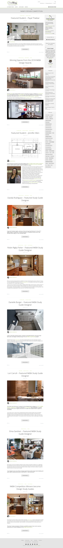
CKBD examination (28, 527)
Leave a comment (41, 52)
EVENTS (16, 6)
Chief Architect (17, 339)
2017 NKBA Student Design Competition (35, 163)
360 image (47, 118)
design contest (48, 138)
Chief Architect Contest (48, 127)
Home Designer (47, 30)
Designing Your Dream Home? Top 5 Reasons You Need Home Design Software (50, 101)
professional (52, 158)
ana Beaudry (13, 41)
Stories (31, 57)
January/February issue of (29, 96)
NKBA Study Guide (31, 336)
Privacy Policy (39, 545)
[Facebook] (50, 7)
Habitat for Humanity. (37, 178)
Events (31, 540)
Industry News (27, 57)
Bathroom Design (48, 122)
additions (50, 118)
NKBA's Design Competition (49, 156)
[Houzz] (54, 7)
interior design (48, 151)
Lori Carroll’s (28, 407)
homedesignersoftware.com (48, 3)
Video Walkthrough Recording (29, 97)
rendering (47, 161)
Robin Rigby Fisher (25, 282)
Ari (10, 41)
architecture (47, 120)
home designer (48, 145)
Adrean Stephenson (13, 227)
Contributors (40, 540)
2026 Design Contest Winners (50, 98)
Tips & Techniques (30, 245)
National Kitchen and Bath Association (30, 180)
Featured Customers (25, 130)
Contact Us (54, 3)
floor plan (47, 143)
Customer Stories (22, 15)
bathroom (51, 120)
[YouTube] (51, 7)
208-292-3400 (24, 545)
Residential (50, 161)
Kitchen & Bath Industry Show (33, 182)
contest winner (48, 134)
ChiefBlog (22, 540)
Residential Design (49, 163)
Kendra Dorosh (12, 161)
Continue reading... (25, 49)
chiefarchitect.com (42, 3)
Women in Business (48, 168)
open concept (47, 158)
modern (50, 154)
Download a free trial (48, 33)
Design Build (47, 136)
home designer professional (49, 147)
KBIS (11, 93)
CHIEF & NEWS (21, 6)
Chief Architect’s (29, 519)
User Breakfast (21, 94)
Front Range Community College (34, 164)
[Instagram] (53, 7)
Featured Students (28, 15)
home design (51, 143)
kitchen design (51, 152)
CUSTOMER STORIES (10, 6)
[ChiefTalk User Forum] (48, 7)
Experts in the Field (21, 57)
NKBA (53, 154)
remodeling (51, 159)
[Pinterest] (55, 7)
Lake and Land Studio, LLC (50, 66)
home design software (48, 149)
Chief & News (35, 540)
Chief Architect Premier (48, 129)
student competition (51, 165)
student (47, 165)
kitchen (47, 152)
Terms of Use (35, 545)
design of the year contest (49, 140)
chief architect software (49, 131)
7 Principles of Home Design (49, 91)
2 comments (41, 423)
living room (47, 154)
